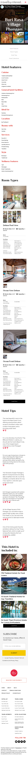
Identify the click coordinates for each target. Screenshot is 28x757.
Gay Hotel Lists (5, 703)
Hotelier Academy (19, 731)
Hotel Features (14, 48)
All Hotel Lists (4, 701)
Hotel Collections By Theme (19, 719)
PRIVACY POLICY (6, 693)
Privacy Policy (14, 660)
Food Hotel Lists (5, 705)
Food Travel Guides (19, 705)
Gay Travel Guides (19, 703)
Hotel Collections (14, 58)
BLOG (15, 687)
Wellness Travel (5, 723)
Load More (14, 401)
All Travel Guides (18, 701)
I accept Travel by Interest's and (13, 659)
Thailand (6, 7)
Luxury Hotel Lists (5, 708)
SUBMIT (14, 653)
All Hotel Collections (19, 716)
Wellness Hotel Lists (6, 710)
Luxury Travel (5, 721)
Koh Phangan (22, 7)
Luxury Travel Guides (19, 708)
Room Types (14, 52)
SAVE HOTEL (21, 13)
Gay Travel (4, 716)
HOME (3, 687)
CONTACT (4, 690)
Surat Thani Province (13, 7)
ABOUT (9, 687)
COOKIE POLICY (17, 693)
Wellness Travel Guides (20, 710)
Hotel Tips (14, 55)
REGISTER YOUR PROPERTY (14, 680)
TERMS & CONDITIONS (15, 690)
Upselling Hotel (18, 733)
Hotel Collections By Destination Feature (19, 723)
